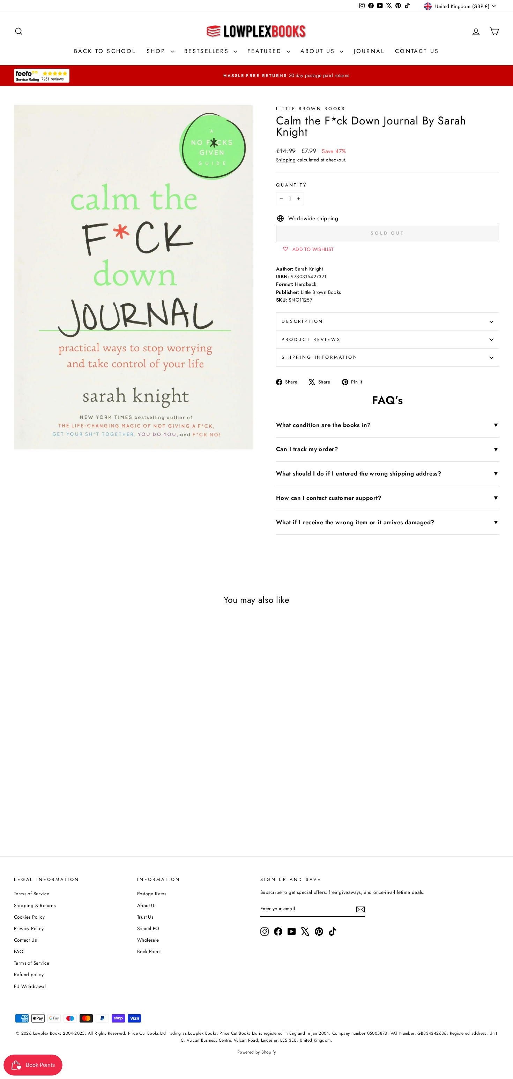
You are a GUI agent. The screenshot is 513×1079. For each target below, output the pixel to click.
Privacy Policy (29, 928)
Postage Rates (151, 893)
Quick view (71, 779)
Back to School (105, 51)
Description (303, 321)
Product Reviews (311, 339)
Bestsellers (208, 51)
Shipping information (320, 357)
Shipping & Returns (34, 905)
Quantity (291, 185)
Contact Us (417, 51)
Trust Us (145, 916)
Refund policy (29, 974)
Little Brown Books (310, 108)
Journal (369, 51)
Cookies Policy (29, 916)
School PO (148, 928)
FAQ (18, 951)
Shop (158, 51)
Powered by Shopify (256, 1052)
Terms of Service (31, 893)
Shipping (286, 159)
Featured (266, 51)
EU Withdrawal (30, 986)
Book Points (149, 951)
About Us (319, 51)
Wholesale (148, 939)
